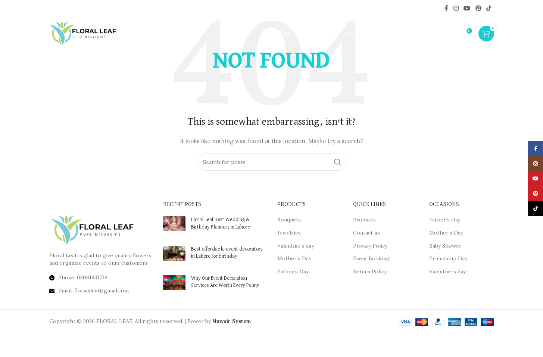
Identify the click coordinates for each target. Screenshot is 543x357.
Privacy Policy (370, 245)
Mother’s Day (294, 258)
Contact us (366, 232)
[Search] (450, 33)
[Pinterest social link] (478, 8)
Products (364, 219)
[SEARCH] (337, 162)
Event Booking (371, 258)
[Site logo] (82, 33)
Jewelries (289, 232)
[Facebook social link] (446, 8)
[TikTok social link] (489, 8)
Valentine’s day (295, 245)
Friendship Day (448, 258)
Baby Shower (445, 245)
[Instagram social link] (456, 8)
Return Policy (370, 271)
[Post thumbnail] (174, 225)
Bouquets (289, 219)
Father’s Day (293, 271)
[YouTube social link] (467, 8)
